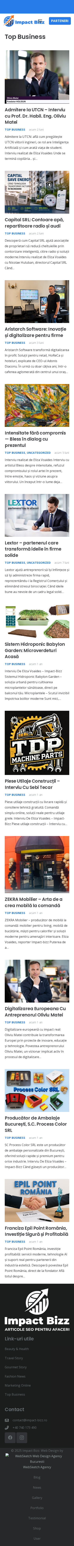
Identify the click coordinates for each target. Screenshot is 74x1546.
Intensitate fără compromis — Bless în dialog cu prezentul (35, 439)
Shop (37, 1528)
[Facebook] (10, 1437)
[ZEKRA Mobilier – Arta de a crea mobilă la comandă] (37, 839)
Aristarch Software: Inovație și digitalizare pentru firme (35, 332)
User (37, 1538)
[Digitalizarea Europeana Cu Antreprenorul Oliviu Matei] (37, 962)
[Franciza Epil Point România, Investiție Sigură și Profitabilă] (37, 1182)
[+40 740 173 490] (9, 1428)
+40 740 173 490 (25, 1427)
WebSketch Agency (37, 1467)
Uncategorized (39, 453)
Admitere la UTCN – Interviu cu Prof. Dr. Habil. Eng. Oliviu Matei (35, 116)
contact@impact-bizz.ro (30, 1420)
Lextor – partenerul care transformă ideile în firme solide (33, 549)
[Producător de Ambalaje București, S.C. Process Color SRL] (37, 1072)
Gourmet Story (16, 1367)
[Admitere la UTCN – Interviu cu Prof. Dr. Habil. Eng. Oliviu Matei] (37, 53)
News (37, 1487)
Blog (37, 1477)
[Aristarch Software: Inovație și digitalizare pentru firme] (37, 283)
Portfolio (37, 1508)
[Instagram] (21, 1437)
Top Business (15, 129)
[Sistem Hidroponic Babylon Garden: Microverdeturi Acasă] (37, 607)
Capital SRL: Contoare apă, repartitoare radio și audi (34, 223)
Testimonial (37, 1518)
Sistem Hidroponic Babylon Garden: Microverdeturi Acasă (35, 650)
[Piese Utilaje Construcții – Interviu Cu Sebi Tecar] (37, 713)
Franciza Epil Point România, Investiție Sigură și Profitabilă (36, 1231)
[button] (40, 21)
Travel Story (14, 1358)
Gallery (37, 1498)
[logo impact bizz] (23, 21)
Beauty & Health (17, 1349)
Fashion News (15, 1376)
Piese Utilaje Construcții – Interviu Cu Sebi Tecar (32, 784)
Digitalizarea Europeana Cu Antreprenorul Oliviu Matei (35, 1011)
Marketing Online (18, 1385)
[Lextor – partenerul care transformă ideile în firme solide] (37, 497)
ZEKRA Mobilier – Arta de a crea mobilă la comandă (33, 902)
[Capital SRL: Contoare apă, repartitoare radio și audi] (37, 173)
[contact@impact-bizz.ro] (9, 1420)
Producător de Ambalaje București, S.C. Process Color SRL (36, 1124)
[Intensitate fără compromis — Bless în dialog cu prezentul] (37, 387)
